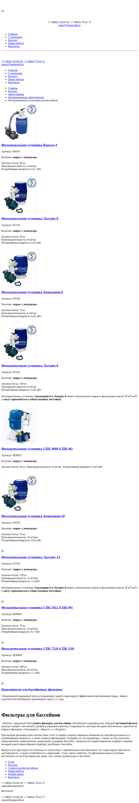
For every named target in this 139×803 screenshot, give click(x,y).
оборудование (16, 94)
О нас (11, 761)
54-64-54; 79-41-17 (23, 61)
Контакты (13, 46)
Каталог (12, 40)
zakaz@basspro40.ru (69, 25)
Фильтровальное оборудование (26, 97)
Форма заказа (16, 774)
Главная (12, 34)
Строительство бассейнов (23, 768)
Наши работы (16, 43)
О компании (15, 37)
